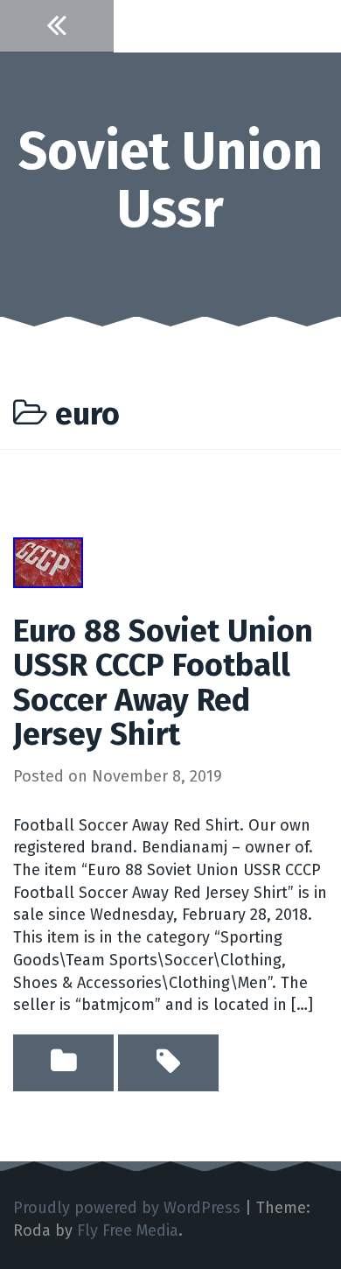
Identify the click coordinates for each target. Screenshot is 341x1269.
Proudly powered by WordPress (126, 1207)
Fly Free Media (127, 1230)
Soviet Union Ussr (170, 180)
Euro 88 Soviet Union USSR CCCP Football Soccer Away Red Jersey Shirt (163, 683)
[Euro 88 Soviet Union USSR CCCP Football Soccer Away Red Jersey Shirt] (48, 561)
